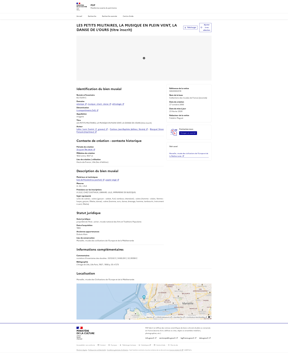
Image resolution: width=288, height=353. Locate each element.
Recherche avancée (109, 16)
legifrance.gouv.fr (187, 338)
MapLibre (149, 317)
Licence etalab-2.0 (175, 350)
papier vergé (111, 179)
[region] (144, 301)
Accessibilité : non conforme (85, 345)
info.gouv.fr (149, 338)
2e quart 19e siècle (84, 149)
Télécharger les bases (129, 345)
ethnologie (117, 104)
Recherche (92, 16)
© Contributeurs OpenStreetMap (195, 317)
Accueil (79, 16)
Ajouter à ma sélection (206, 27)
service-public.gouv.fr (167, 338)
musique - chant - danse (98, 104)
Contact (103, 345)
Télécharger (191, 27)
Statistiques (145, 345)
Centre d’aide (160, 345)
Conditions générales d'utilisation (117, 350)
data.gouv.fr (204, 338)
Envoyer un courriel (188, 133)
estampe (80, 104)
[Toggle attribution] (209, 317)
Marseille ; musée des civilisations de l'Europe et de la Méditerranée (188, 154)
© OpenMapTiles (177, 317)
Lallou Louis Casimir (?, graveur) (90, 129)
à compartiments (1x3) (86, 110)
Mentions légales (81, 350)
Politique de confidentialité (97, 350)
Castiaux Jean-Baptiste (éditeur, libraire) (127, 129)
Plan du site (174, 345)
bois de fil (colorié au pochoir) (89, 179)
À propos (114, 345)
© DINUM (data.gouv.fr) (163, 317)
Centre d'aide (128, 16)
